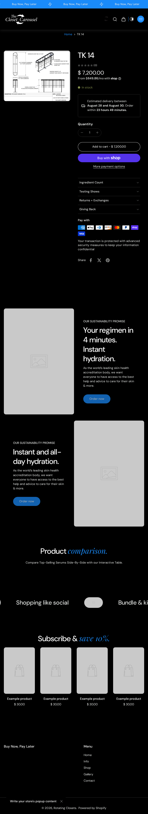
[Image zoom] (37, 76)
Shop (87, 768)
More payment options (109, 166)
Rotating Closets (65, 808)
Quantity (85, 124)
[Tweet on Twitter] (99, 260)
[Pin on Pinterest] (107, 260)
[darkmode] (132, 19)
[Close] (61, 801)
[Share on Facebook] (91, 260)
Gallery (88, 774)
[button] (109, 146)
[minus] (82, 132)
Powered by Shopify (92, 808)
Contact (89, 781)
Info (86, 762)
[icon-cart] (123, 19)
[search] (115, 19)
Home (68, 34)
